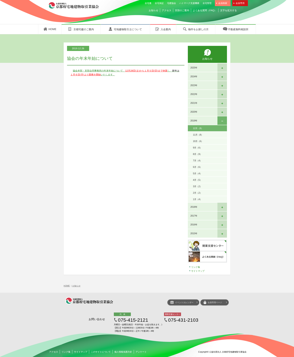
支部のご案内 (182, 10)
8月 (197, 154)
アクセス (166, 10)
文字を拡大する (228, 10)
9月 (197, 147)
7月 (197, 160)
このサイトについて (101, 352)
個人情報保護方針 (123, 352)
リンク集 (195, 267)
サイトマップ (198, 271)
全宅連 (148, 3)
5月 (197, 173)
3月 (197, 186)
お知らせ (153, 10)
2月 (197, 193)
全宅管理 (207, 3)
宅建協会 (171, 3)
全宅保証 (159, 3)
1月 (197, 199)
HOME (67, 286)
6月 (197, 167)
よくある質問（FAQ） (205, 10)
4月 (197, 180)
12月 (198, 128)
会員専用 (240, 3)
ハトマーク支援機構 (189, 3)
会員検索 (222, 3)
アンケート (141, 352)
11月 (198, 134)
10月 (198, 141)
